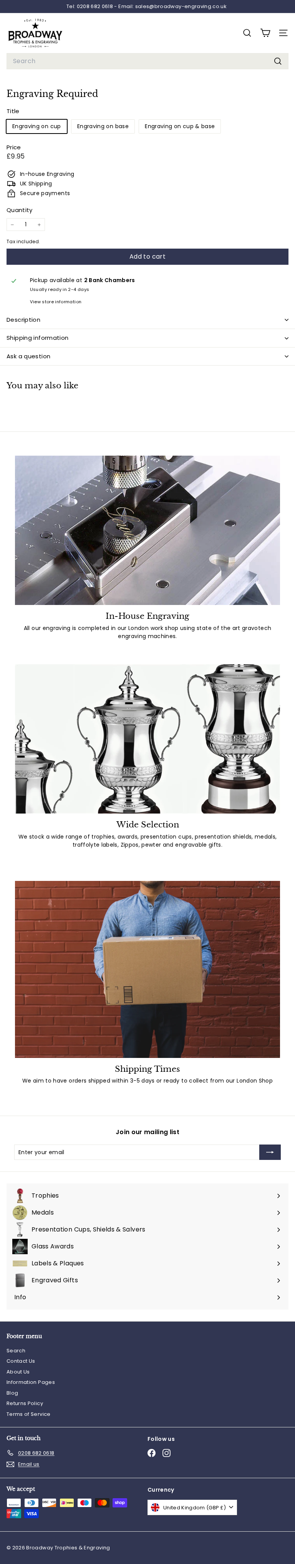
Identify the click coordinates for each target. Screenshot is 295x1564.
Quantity (20, 210)
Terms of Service (29, 1414)
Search (16, 1350)
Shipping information (38, 338)
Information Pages (31, 1382)
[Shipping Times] (147, 969)
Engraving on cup (36, 126)
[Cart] (265, 33)
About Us (18, 1371)
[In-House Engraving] (147, 530)
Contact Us (21, 1361)
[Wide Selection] (147, 739)
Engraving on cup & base (180, 126)
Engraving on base (103, 126)
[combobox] (147, 61)
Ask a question (28, 356)
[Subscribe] (270, 1152)
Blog (12, 1393)
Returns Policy (25, 1403)
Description (23, 320)
